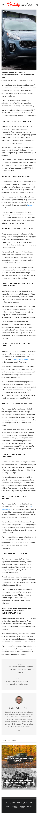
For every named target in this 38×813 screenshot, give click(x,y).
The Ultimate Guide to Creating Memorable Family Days (17, 681)
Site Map (29, 806)
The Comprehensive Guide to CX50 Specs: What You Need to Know (20, 668)
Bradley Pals (6, 80)
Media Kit (22, 806)
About (7, 806)
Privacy (16, 807)
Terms (22, 807)
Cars (14, 80)
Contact (14, 806)
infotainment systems (20, 359)
